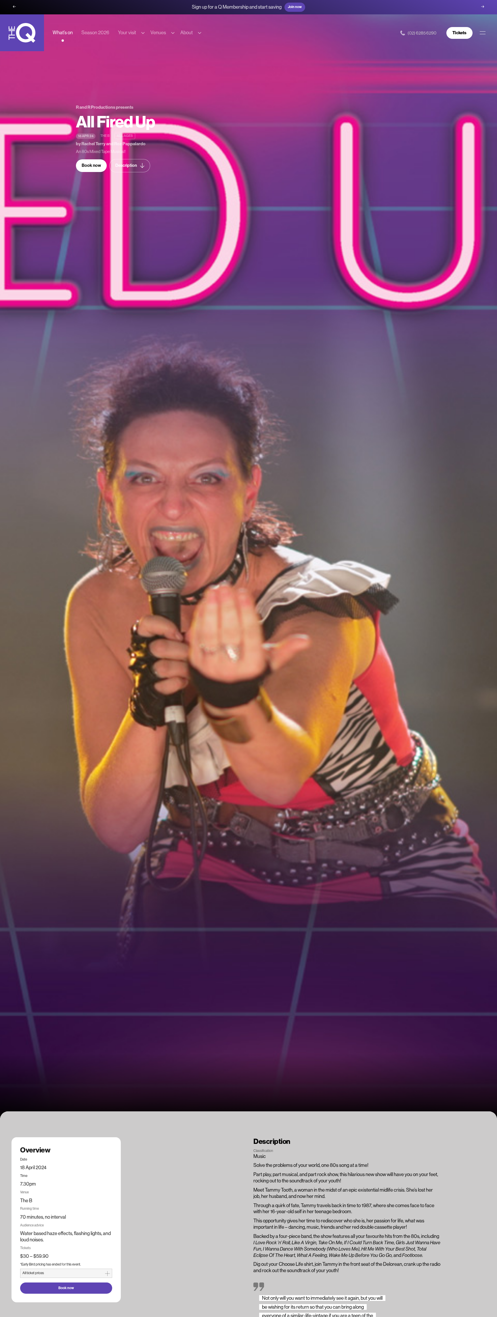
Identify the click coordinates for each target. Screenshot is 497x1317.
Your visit (127, 32)
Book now (91, 165)
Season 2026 (95, 32)
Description (126, 165)
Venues (158, 32)
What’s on (63, 32)
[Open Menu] (482, 33)
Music (259, 1156)
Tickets (459, 32)
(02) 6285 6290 (422, 32)
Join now (295, 7)
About (186, 32)
